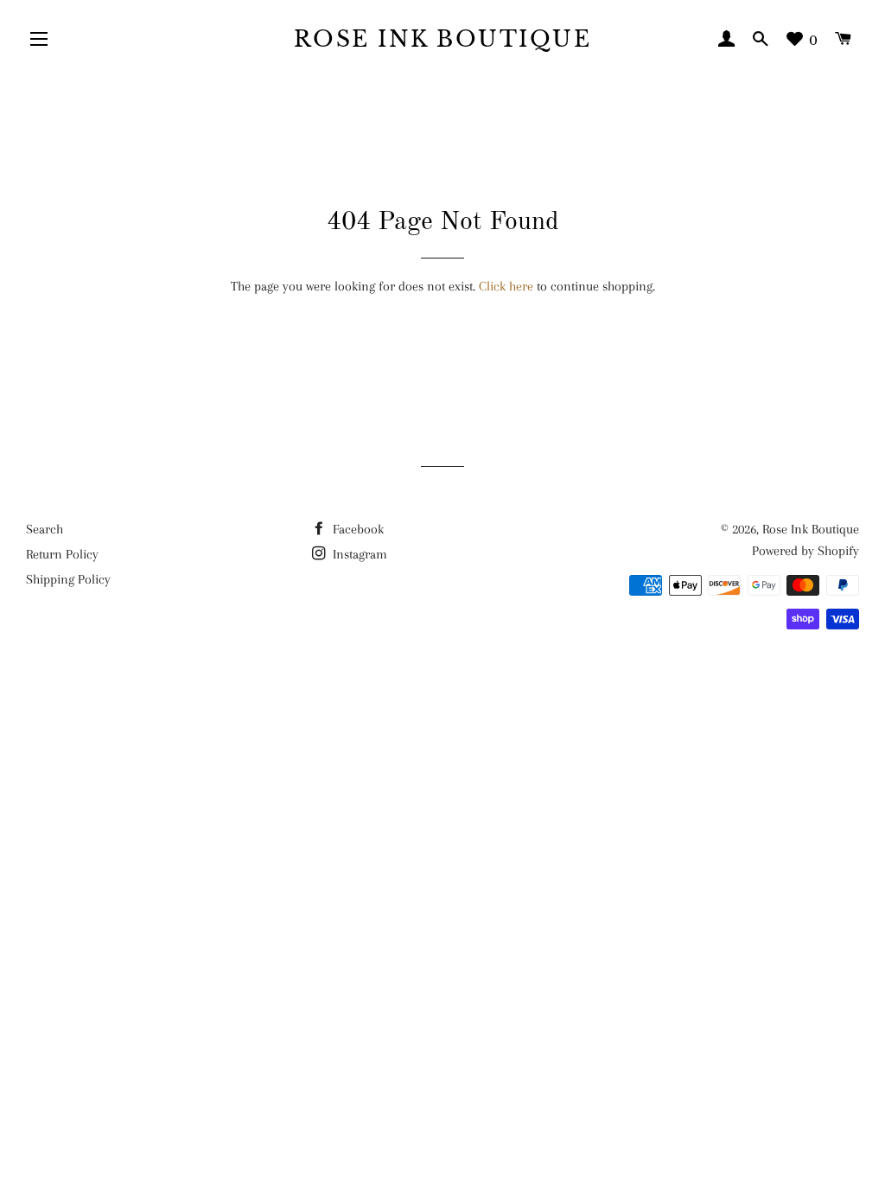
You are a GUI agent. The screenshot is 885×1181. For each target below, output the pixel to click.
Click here (506, 286)
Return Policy (62, 554)
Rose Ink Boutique (443, 39)
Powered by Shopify (805, 551)
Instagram (358, 554)
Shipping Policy (68, 579)
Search (44, 529)
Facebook (356, 529)
